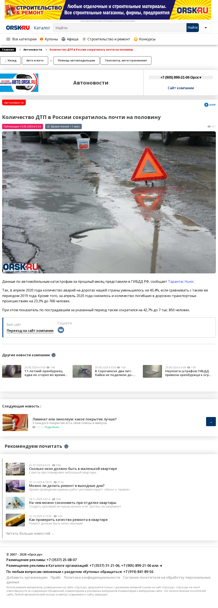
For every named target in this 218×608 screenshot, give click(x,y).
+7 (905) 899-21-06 (135, 565)
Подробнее (51, 427)
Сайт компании (181, 88)
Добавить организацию (27, 577)
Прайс (56, 577)
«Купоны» (91, 571)
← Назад (10, 60)
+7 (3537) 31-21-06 (104, 565)
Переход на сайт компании (30, 330)
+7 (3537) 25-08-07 (61, 559)
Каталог (42, 28)
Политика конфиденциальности (92, 577)
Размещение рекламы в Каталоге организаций (47, 565)
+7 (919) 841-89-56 (137, 571)
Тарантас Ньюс (181, 281)
